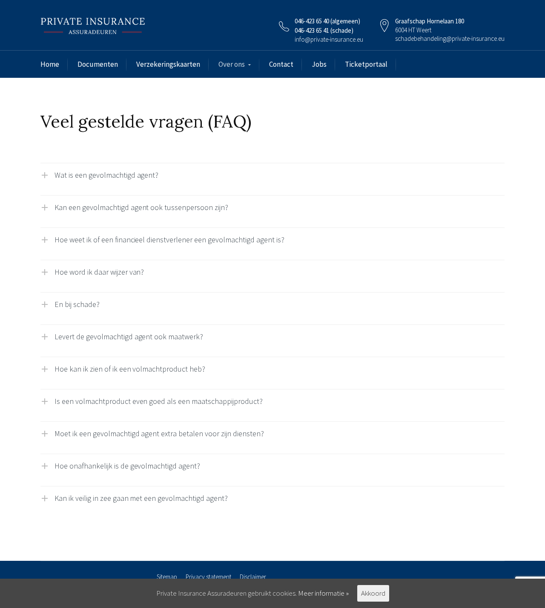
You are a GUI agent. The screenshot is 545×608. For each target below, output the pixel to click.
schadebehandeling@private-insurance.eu (450, 38)
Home (49, 64)
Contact (281, 64)
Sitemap (167, 577)
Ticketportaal (366, 64)
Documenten (97, 64)
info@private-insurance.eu (329, 39)
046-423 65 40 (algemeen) (327, 21)
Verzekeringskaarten (168, 64)
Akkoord (373, 593)
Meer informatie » (323, 593)
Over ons (231, 64)
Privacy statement (208, 577)
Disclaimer (253, 577)
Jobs (319, 64)
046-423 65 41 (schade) (324, 30)
